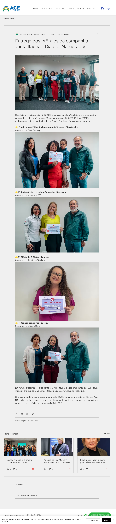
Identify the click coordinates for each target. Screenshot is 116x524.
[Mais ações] (97, 34)
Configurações (93, 520)
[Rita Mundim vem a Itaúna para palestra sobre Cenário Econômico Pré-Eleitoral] (93, 447)
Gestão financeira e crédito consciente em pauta (19, 461)
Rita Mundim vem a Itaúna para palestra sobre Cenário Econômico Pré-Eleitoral (93, 461)
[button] (107, 19)
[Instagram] (33, 515)
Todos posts (9, 18)
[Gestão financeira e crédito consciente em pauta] (20, 447)
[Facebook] (27, 515)
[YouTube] (38, 515)
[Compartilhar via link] (33, 414)
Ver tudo (107, 433)
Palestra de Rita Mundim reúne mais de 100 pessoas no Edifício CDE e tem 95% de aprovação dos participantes (57, 461)
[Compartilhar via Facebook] (16, 414)
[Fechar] (113, 520)
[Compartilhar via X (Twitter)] (22, 414)
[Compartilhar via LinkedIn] (27, 414)
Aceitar (106, 520)
